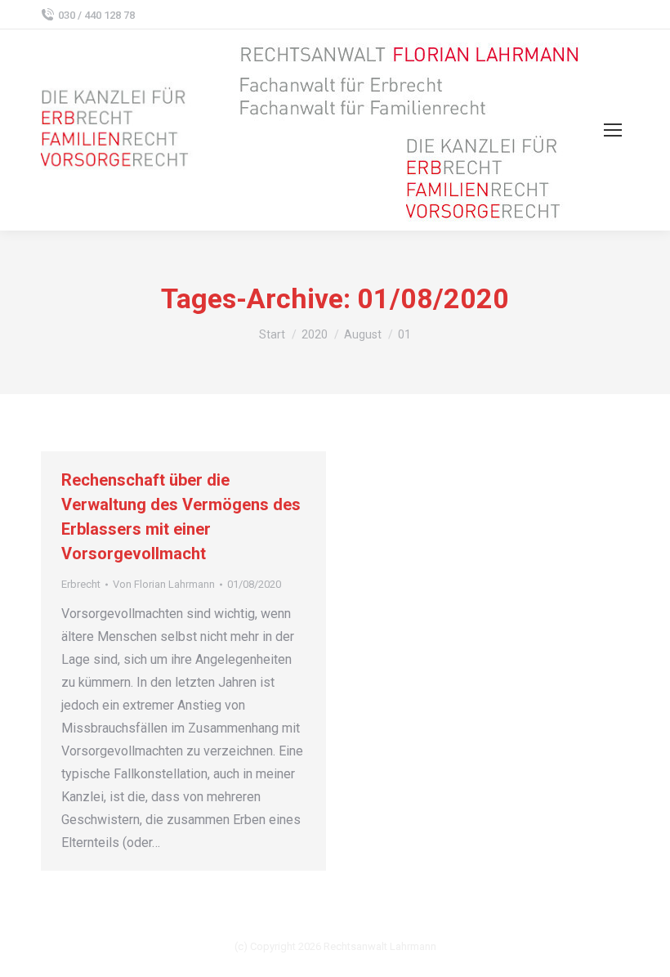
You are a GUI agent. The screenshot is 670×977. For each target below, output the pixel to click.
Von (164, 584)
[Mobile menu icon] (612, 130)
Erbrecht (80, 584)
